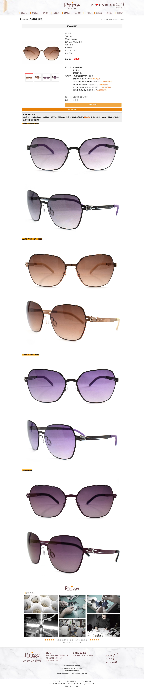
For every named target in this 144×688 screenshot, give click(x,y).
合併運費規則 (95, 79)
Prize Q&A (56, 681)
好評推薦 (77, 13)
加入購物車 (94, 105)
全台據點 (88, 13)
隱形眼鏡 (35, 13)
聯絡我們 (120, 13)
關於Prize (24, 13)
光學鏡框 (56, 13)
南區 (83, 655)
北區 (74, 655)
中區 (79, 655)
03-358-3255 (57, 660)
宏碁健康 (99, 13)
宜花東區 (90, 655)
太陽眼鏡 (67, 13)
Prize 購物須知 (71, 681)
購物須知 (87, 117)
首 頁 (102, 19)
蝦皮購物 (109, 13)
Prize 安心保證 (86, 681)
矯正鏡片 (45, 13)
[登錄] (99, 5)
